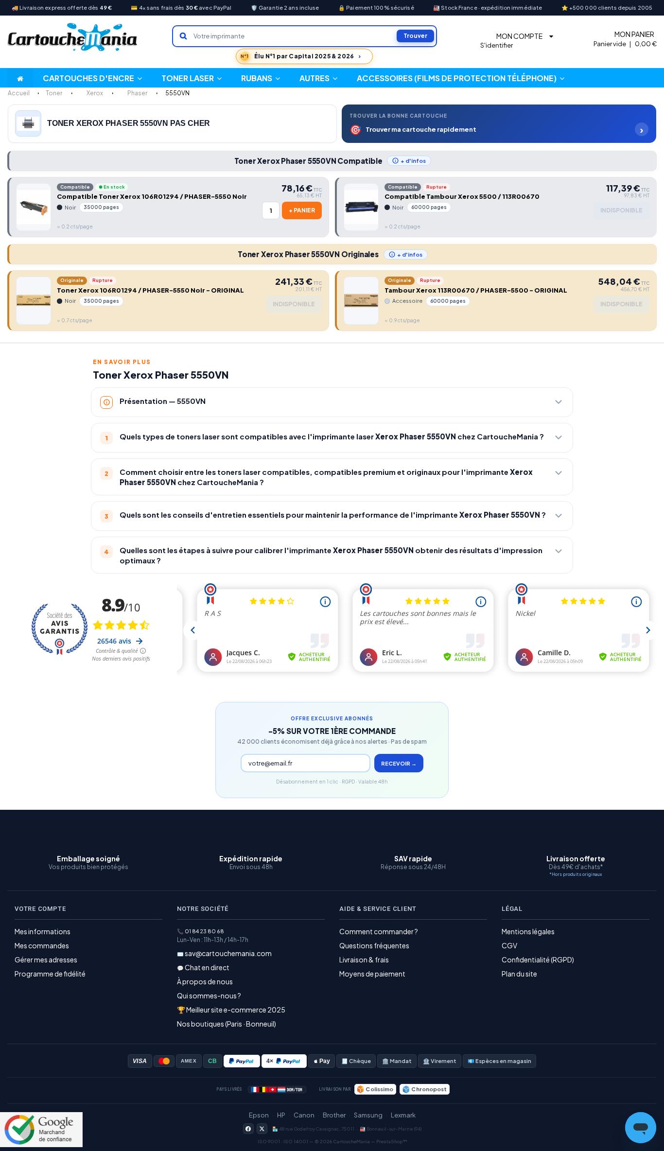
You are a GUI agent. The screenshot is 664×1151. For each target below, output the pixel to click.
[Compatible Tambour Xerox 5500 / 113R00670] (361, 207)
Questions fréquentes (374, 945)
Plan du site (519, 973)
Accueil (19, 93)
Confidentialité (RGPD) (538, 959)
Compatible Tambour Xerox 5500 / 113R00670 (462, 196)
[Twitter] (262, 1128)
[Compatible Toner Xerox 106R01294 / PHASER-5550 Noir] (33, 207)
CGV (509, 945)
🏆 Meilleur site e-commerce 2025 (231, 1009)
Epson (259, 1115)
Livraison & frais (364, 959)
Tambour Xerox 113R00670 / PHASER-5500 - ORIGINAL (475, 290)
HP (281, 1115)
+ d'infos (413, 160)
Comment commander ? (378, 931)
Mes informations (42, 931)
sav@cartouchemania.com (228, 953)
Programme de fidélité (50, 973)
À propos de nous (205, 981)
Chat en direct (207, 967)
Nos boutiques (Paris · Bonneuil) (226, 1023)
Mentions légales (528, 931)
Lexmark (403, 1115)
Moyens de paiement (372, 973)
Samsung (368, 1115)
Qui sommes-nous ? (209, 995)
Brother (334, 1115)
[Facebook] (248, 1128)
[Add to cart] (302, 210)
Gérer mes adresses (46, 959)
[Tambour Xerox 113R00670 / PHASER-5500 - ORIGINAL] (361, 300)
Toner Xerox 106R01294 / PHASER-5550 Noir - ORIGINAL (150, 290)
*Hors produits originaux (575, 874)
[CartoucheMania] (73, 37)
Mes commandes (42, 945)
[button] (318, 77)
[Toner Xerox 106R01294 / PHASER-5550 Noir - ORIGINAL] (33, 300)
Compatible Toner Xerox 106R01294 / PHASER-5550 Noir (152, 196)
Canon (304, 1115)
